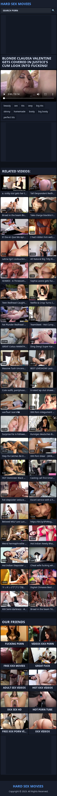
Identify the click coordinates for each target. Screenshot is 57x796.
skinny (7, 111)
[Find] (53, 10)
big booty (43, 111)
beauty (7, 105)
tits (22, 105)
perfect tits (9, 117)
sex (16, 105)
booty (32, 111)
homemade (19, 111)
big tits (39, 105)
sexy (30, 105)
